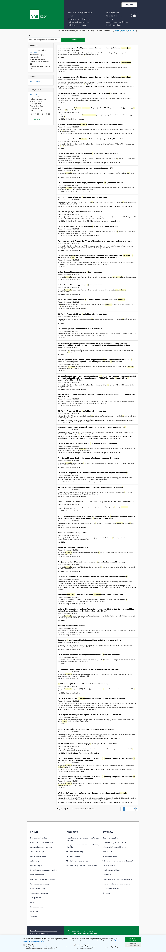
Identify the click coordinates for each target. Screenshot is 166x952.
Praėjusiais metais (36, 106)
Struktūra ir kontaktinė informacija (42, 842)
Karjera (32, 902)
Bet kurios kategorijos (38, 50)
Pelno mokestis (78, 119)
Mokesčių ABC (108, 852)
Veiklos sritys (35, 861)
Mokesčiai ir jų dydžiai (110, 838)
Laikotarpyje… (35, 108)
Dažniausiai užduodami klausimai (114, 847)
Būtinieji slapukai (31, 945)
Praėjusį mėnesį (35, 104)
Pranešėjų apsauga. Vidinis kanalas (42, 879)
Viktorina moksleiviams (111, 856)
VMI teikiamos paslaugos (75, 852)
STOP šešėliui (107, 875)
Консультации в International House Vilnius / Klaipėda (82, 846)
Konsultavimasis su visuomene (41, 847)
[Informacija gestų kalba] (131, 17)
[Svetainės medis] (135, 12)
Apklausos (33, 916)
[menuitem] (79, 12)
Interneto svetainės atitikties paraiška (116, 884)
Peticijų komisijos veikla (38, 856)
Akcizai (75, 236)
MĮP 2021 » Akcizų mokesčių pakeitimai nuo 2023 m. (103, 163)
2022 (33, 52)
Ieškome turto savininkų (111, 888)
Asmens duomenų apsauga (39, 893)
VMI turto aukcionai (110, 865)
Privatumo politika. (36, 942)
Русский (124, 31)
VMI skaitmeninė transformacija (77, 861)
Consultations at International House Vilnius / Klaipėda (82, 839)
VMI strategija (35, 911)
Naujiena (34, 57)
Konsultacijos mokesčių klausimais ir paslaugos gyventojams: (43, 932)
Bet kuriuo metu (36, 94)
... (131, 809)
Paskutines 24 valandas (38, 99)
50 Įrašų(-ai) (61, 809)
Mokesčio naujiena (38, 59)
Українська (132, 31)
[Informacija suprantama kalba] (135, 17)
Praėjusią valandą (36, 97)
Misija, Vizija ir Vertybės (38, 838)
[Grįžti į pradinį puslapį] (29, 35)
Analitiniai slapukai (82, 945)
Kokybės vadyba (36, 865)
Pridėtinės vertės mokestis (39, 63)
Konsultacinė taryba (37, 907)
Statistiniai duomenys (38, 888)
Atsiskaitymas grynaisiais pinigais (115, 842)
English (117, 31)
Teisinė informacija (37, 852)
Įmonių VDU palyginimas (111, 870)
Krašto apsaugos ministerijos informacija (117, 879)
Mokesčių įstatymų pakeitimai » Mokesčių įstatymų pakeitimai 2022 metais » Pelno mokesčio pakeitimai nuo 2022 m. (96, 770)
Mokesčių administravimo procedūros (43, 870)
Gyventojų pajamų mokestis (40, 67)
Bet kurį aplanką (36, 81)
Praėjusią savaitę (36, 101)
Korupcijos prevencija (37, 875)
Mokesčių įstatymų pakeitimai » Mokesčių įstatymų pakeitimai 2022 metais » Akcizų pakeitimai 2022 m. (96, 87)
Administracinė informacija (39, 884)
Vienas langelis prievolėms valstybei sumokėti (82, 865)
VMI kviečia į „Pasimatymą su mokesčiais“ (118, 861)
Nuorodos (106, 893)
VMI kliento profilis (73, 856)
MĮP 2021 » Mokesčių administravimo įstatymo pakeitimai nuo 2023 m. (109, 134)
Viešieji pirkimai (37, 55)
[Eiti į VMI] (38, 15)
